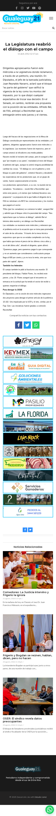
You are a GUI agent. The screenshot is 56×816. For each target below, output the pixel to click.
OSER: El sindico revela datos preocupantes (22, 720)
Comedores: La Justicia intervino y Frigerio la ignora (26, 594)
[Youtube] (34, 8)
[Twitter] (28, 8)
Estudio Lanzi (41, 797)
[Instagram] (22, 8)
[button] (49, 809)
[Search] (53, 28)
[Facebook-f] (16, 8)
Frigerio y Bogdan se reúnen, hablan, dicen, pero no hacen (27, 657)
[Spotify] (39, 8)
